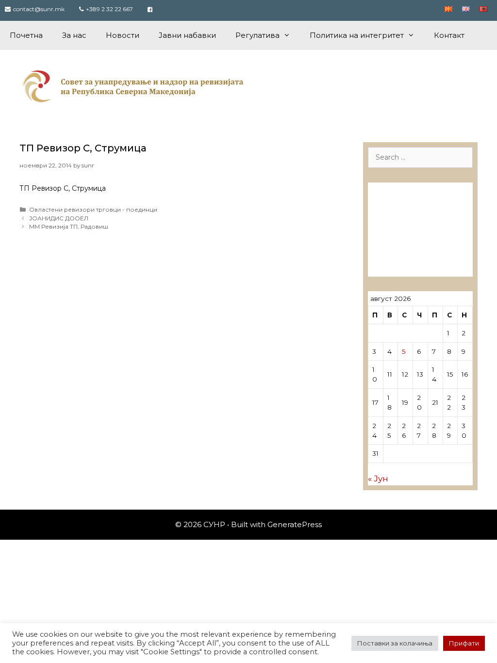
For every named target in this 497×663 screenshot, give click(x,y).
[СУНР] (134, 86)
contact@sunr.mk (39, 9)
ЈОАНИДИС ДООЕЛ (58, 218)
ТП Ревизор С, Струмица (83, 148)
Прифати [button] (464, 643)
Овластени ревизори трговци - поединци (93, 209)
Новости (122, 35)
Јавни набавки (187, 35)
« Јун (378, 478)
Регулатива (257, 35)
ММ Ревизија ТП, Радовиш (68, 226)
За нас (74, 35)
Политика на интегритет (357, 35)
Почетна (26, 35)
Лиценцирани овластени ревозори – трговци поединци (416, 255)
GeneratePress (294, 524)
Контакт (449, 35)
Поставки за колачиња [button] (394, 643)
